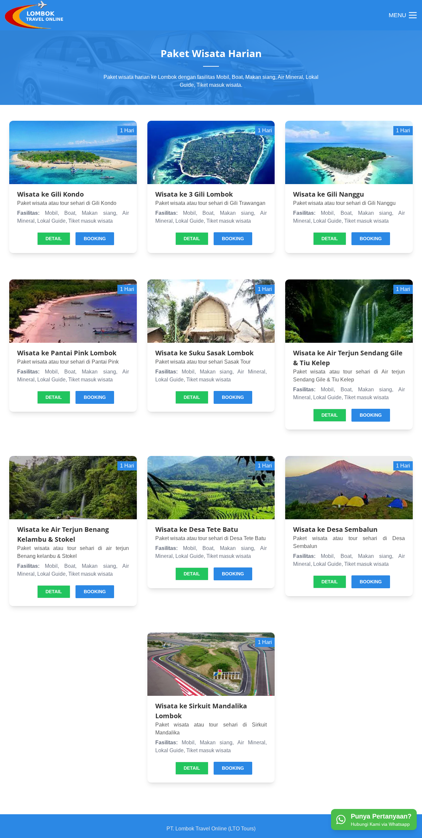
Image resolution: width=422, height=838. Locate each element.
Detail (53, 238)
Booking (95, 238)
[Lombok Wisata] (37, 15)
